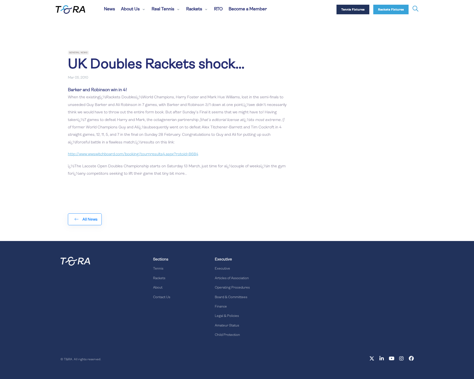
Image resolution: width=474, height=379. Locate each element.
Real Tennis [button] (163, 9)
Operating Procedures (232, 288)
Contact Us (161, 297)
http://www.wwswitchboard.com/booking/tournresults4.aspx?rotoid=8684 (133, 154)
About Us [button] (130, 9)
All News (90, 220)
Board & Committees (231, 297)
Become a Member (248, 9)
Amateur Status (227, 325)
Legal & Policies (227, 316)
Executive (222, 269)
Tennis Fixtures (353, 9)
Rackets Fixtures (391, 9)
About (157, 288)
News (109, 9)
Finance (221, 307)
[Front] (75, 261)
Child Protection (227, 335)
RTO (218, 9)
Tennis (158, 269)
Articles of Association (232, 278)
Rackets (159, 278)
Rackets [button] (194, 9)
